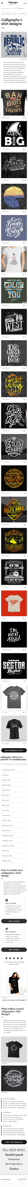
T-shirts (14, 8)
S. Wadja (5, 712)
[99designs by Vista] (13, 3)
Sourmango (4, 1092)
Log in (25, 3)
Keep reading (21, 1107)
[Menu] (2, 3)
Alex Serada (6, 743)
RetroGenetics (24, 59)
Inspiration (8, 8)
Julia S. (5, 274)
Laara (4, 618)
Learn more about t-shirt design (13, 1000)
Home (3, 8)
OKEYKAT (4, 997)
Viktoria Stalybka (7, 649)
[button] (26, 1176)
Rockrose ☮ (6, 243)
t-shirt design (19, 82)
